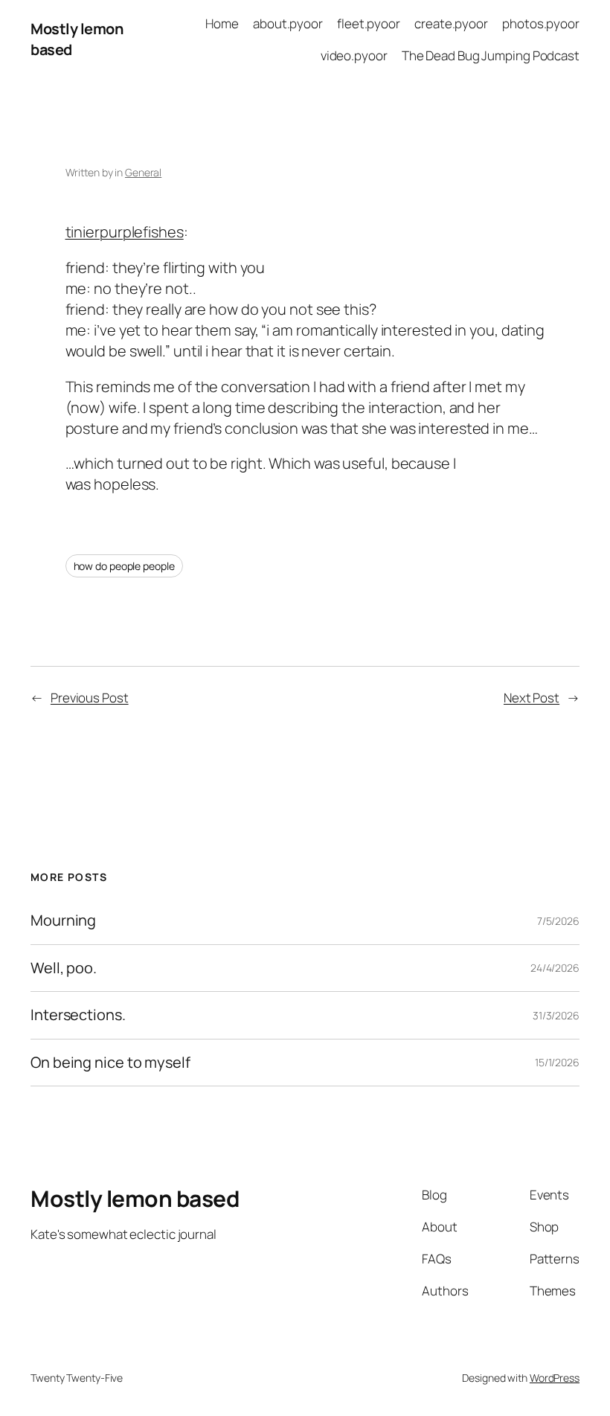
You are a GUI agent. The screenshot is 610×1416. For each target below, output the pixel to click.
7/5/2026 (558, 921)
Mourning (63, 920)
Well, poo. (63, 968)
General (143, 172)
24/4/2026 (555, 968)
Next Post (531, 697)
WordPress (555, 1378)
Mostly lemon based (134, 1198)
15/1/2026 (557, 1062)
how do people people (124, 566)
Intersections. (78, 1015)
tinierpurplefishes (124, 232)
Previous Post (90, 697)
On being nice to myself (110, 1062)
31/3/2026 (556, 1015)
